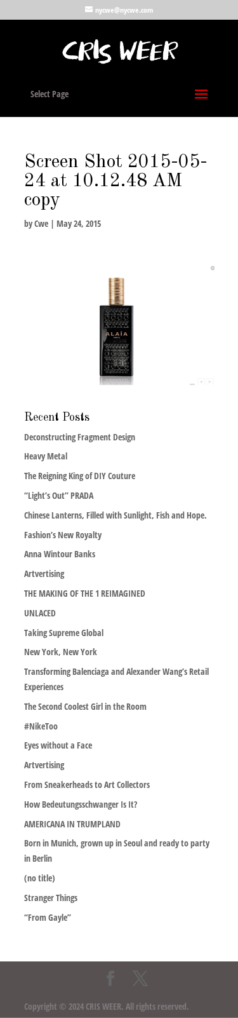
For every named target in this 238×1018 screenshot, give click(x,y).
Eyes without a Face (58, 745)
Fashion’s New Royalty (63, 535)
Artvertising (44, 573)
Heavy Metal (45, 456)
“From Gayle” (47, 917)
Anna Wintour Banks (59, 554)
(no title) (39, 878)
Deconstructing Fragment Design (79, 437)
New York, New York (60, 652)
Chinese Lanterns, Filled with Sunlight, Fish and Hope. (115, 515)
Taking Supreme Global (63, 633)
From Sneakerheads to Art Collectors (87, 784)
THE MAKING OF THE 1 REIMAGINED (84, 593)
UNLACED (40, 613)
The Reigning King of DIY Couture (79, 476)
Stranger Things (50, 898)
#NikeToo (41, 726)
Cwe (41, 223)
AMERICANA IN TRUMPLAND (72, 824)
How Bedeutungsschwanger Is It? (80, 804)
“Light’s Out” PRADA (58, 495)
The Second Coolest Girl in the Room (85, 706)
